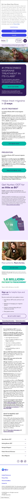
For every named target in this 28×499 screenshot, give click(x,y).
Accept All (14, 35)
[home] (5, 40)
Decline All (14, 31)
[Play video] (14, 251)
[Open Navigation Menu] (25, 40)
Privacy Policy (16, 24)
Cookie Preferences (5, 497)
